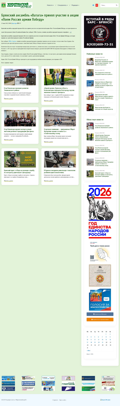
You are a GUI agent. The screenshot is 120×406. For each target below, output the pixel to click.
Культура (14, 23)
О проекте (55, 400)
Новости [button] (50, 5)
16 (110, 339)
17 (87, 342)
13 (98, 339)
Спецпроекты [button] (62, 5)
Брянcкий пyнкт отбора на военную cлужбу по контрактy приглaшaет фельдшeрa (19, 171)
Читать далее (8, 98)
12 (94, 339)
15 (106, 339)
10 (87, 339)
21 (102, 342)
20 (98, 342)
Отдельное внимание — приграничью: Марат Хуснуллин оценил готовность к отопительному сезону (59, 131)
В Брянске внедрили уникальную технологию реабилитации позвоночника (59, 171)
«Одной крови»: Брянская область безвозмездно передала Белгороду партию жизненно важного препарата (59, 90)
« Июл (88, 350)
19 (94, 342)
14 (102, 339)
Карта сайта (62, 400)
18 (91, 342)
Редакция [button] (75, 5)
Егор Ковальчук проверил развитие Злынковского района (16, 89)
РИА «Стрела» (12, 41)
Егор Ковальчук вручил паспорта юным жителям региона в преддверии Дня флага (19, 130)
